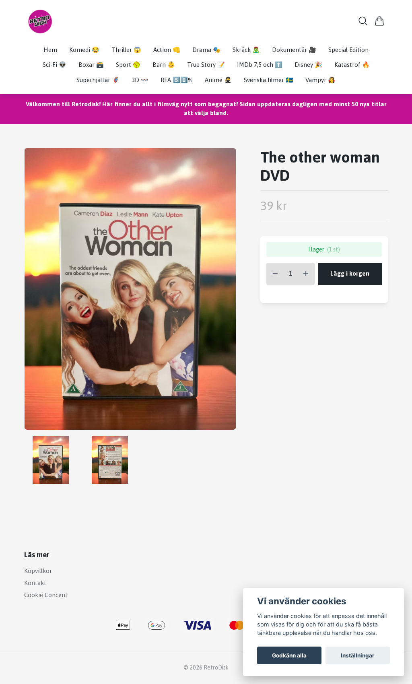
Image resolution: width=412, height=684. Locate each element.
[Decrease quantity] (275, 273)
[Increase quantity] (305, 273)
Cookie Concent (46, 594)
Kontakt (35, 582)
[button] (223, 292)
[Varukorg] (379, 21)
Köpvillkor (38, 570)
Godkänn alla (289, 655)
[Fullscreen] (130, 289)
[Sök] (363, 21)
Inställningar (358, 655)
